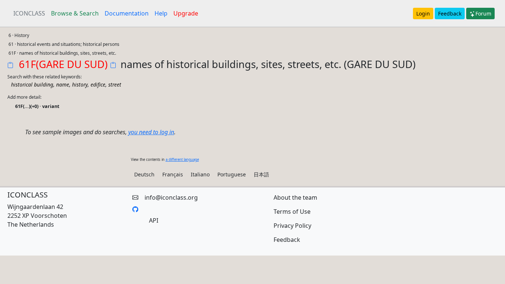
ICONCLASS (29, 13)
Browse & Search (75, 13)
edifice (98, 84)
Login (423, 13)
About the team (295, 197)
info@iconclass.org (171, 197)
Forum (483, 13)
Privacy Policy (292, 226)
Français (172, 174)
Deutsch (144, 174)
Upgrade (185, 13)
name (62, 84)
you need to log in (151, 132)
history (80, 84)
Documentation (127, 13)
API (153, 220)
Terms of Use (292, 211)
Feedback (449, 13)
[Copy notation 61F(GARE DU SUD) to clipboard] (11, 66)
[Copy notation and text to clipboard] (114, 66)
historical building (32, 84)
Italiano (200, 174)
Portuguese (231, 174)
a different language (182, 159)
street (114, 84)
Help (161, 13)
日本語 (261, 174)
